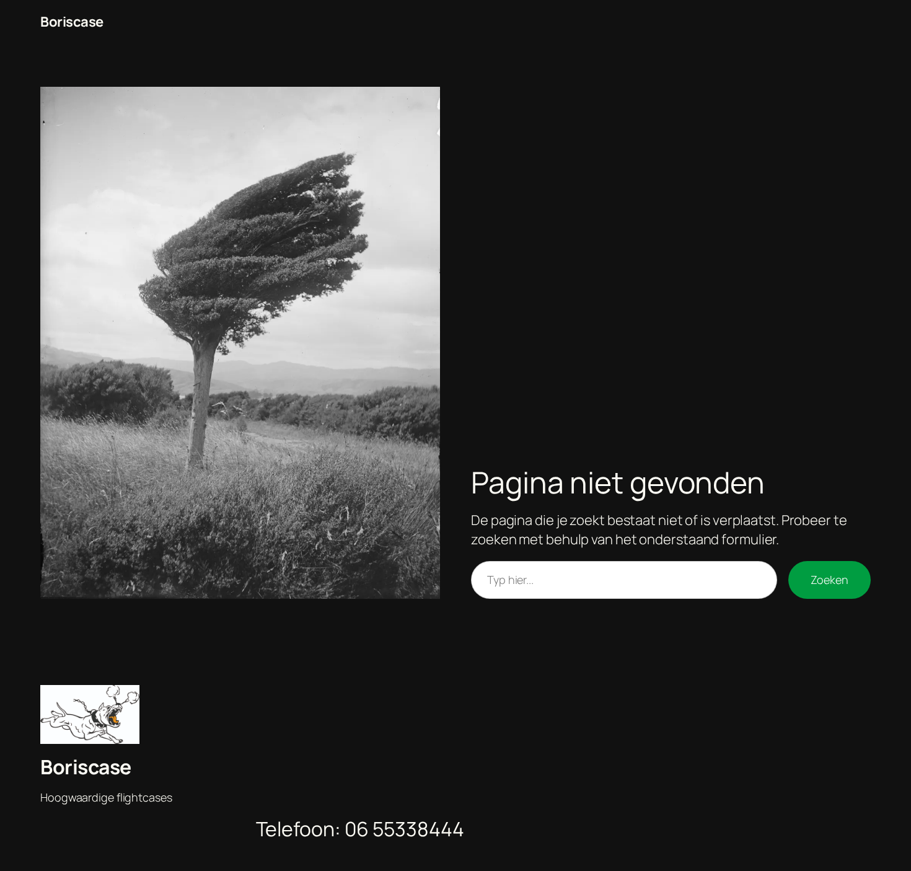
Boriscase (71, 21)
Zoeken (829, 579)
